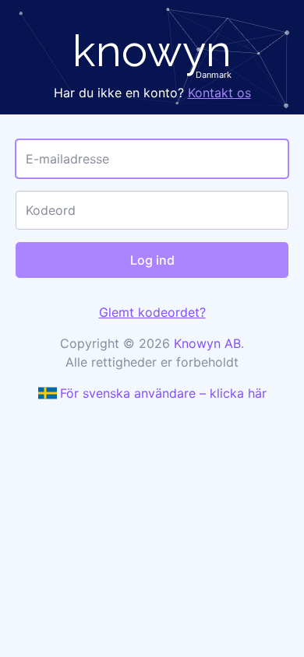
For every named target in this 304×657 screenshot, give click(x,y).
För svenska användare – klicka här (163, 393)
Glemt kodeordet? (152, 312)
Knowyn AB (207, 343)
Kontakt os (219, 92)
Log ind (152, 260)
